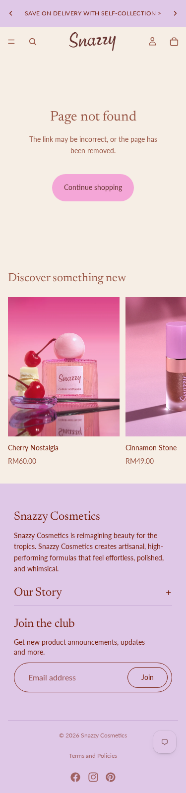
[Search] (33, 42)
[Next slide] (175, 13)
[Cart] (174, 42)
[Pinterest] (111, 777)
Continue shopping (93, 187)
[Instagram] (93, 777)
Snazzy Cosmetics (104, 735)
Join (147, 677)
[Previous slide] (11, 13)
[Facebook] (75, 777)
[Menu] (11, 41)
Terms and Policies (93, 755)
